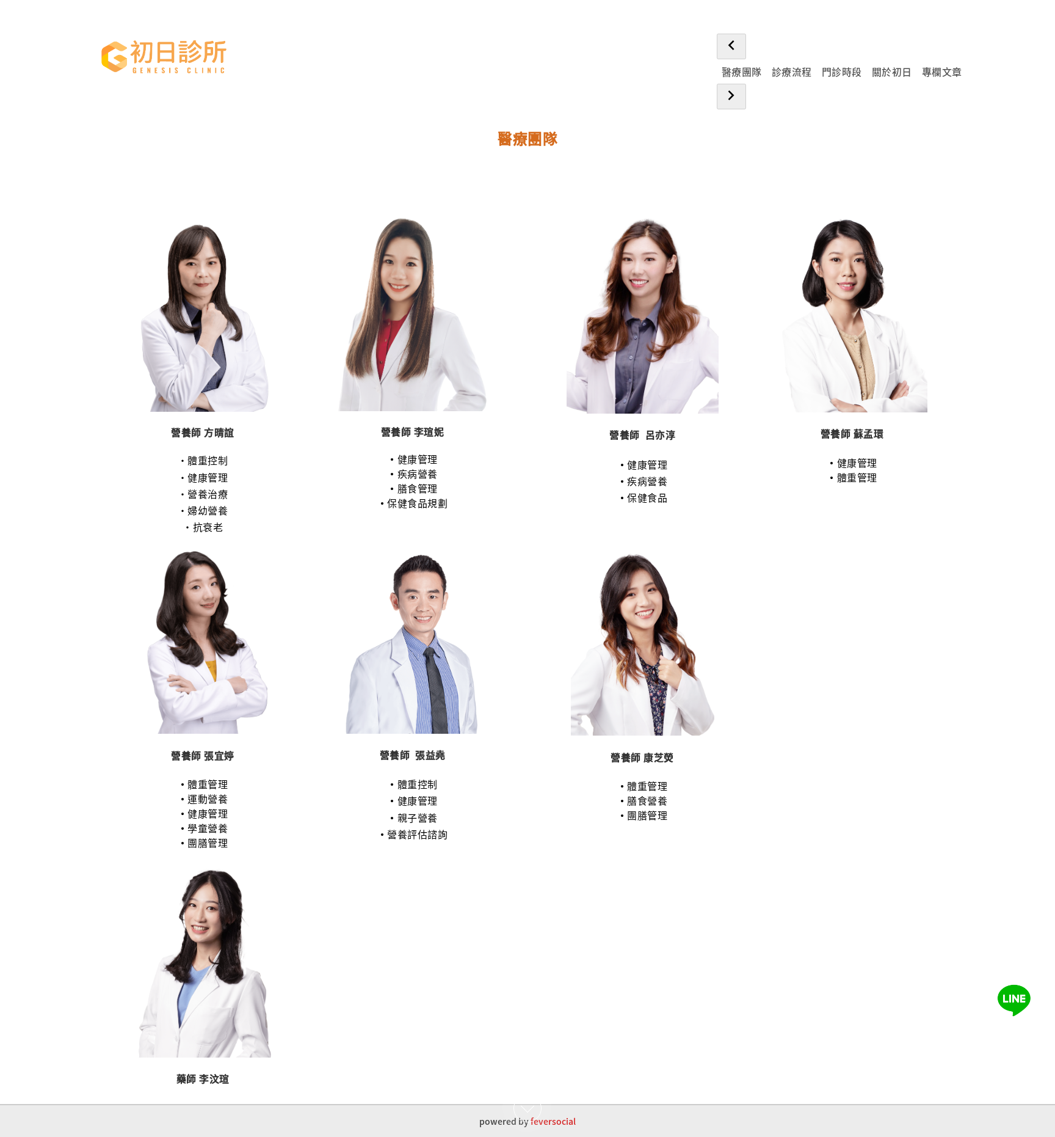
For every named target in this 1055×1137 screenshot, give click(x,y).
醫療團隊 (742, 71)
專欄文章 (942, 71)
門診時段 (842, 71)
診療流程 (792, 71)
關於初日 (892, 71)
